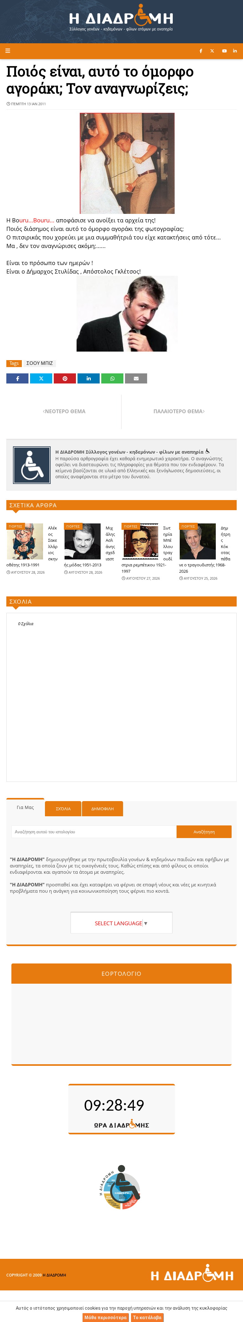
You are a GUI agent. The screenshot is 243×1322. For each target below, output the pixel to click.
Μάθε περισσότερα (105, 1317)
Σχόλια (63, 809)
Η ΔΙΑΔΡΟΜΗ (54, 1275)
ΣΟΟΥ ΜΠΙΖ (40, 363)
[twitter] (212, 50)
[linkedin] (235, 50)
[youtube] (224, 50)
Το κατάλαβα (147, 1317)
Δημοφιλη (102, 809)
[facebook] (201, 50)
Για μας (25, 807)
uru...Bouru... (37, 220)
